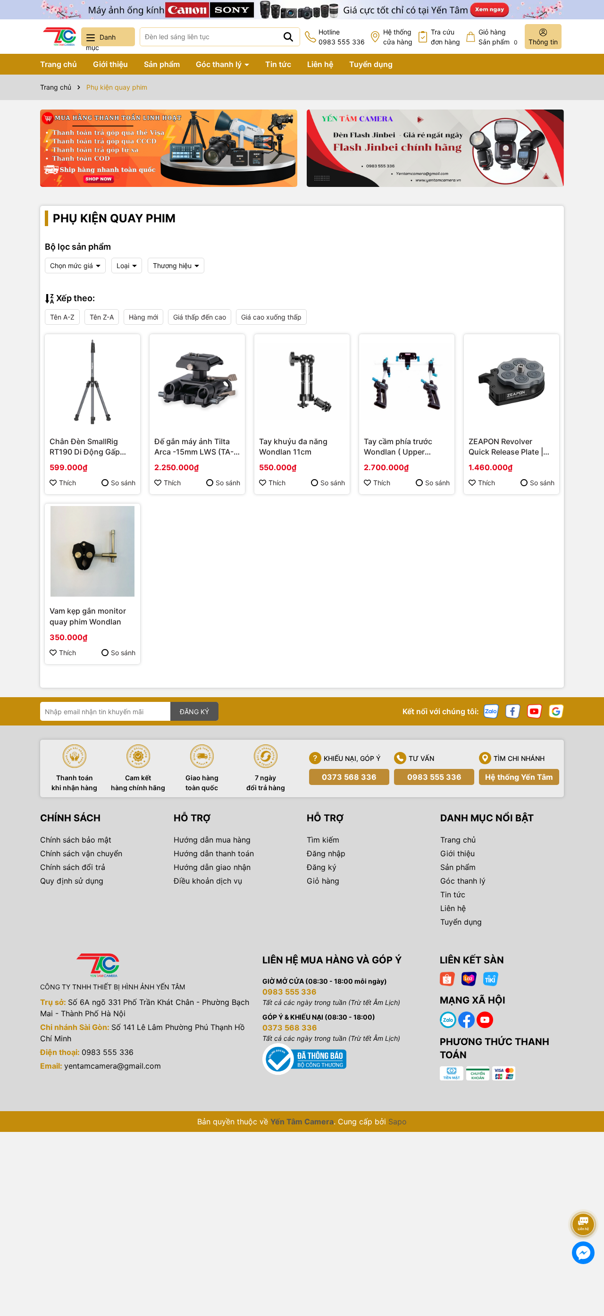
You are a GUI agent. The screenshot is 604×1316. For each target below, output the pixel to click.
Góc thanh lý (219, 64)
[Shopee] (447, 978)
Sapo (397, 1121)
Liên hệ (320, 64)
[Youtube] (534, 711)
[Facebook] (512, 711)
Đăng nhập (326, 853)
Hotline (342, 37)
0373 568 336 (349, 777)
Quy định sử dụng (71, 881)
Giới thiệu (110, 64)
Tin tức (278, 64)
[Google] (556, 711)
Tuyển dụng (371, 64)
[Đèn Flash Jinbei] (435, 148)
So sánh (123, 483)
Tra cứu (445, 37)
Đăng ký (321, 867)
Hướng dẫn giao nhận (212, 867)
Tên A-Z (62, 317)
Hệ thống (397, 37)
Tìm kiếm (323, 839)
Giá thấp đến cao (199, 317)
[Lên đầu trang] (583, 1198)
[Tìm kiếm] (288, 36)
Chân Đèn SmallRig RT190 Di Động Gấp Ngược (85, 447)
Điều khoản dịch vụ (208, 881)
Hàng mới (143, 317)
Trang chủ (58, 64)
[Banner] (168, 148)
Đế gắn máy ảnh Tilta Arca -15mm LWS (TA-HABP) (194, 447)
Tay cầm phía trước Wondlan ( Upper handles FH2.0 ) (398, 447)
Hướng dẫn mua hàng (212, 839)
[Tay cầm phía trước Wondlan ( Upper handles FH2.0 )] (406, 382)
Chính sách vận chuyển (81, 853)
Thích (67, 483)
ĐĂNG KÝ (194, 712)
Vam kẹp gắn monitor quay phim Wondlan (88, 616)
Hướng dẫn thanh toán (214, 853)
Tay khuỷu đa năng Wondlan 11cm (293, 446)
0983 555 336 (434, 777)
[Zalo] (491, 711)
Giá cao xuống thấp (271, 317)
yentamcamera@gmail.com (112, 1066)
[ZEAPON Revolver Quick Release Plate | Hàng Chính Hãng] (511, 382)
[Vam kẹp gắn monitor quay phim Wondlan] (92, 551)
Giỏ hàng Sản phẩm (498, 37)
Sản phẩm (162, 64)
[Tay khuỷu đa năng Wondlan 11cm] (302, 382)
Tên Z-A (102, 317)
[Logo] (59, 36)
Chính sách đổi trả (72, 867)
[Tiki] (490, 978)
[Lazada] (469, 978)
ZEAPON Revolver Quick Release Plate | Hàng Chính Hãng (506, 447)
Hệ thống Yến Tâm (519, 777)
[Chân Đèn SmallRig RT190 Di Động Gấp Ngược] (92, 382)
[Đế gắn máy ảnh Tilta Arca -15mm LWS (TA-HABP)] (197, 382)
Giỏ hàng (323, 881)
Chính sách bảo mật (75, 839)
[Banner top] (302, 9)
